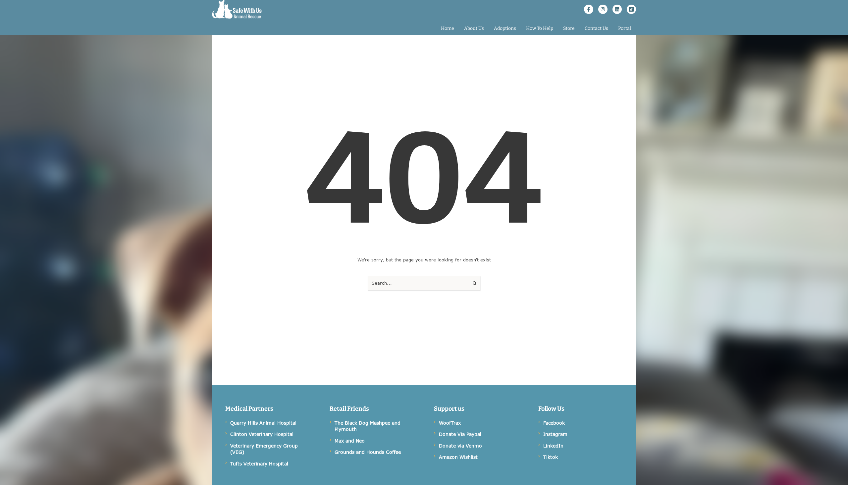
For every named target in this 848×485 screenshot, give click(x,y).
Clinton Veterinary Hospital (261, 434)
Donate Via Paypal (460, 434)
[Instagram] (603, 9)
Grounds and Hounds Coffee (368, 452)
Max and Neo (350, 441)
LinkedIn (553, 446)
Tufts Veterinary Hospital (259, 463)
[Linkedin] (617, 9)
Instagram (555, 434)
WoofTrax (450, 423)
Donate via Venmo (460, 446)
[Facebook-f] (588, 9)
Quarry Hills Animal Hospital (263, 423)
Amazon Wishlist (458, 457)
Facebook (554, 423)
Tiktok (550, 457)
